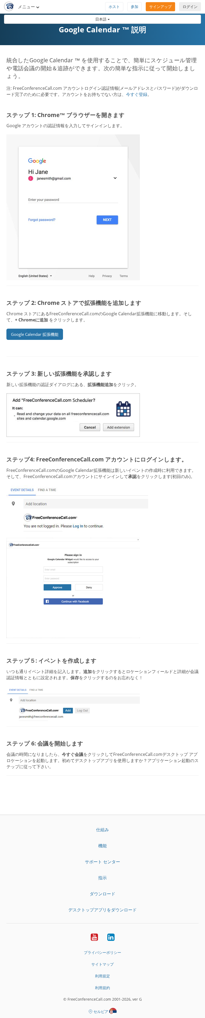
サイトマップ (102, 964)
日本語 (101, 19)
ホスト (114, 6)
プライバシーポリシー (102, 952)
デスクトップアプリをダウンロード (102, 910)
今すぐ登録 (136, 94)
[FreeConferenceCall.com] (9, 6)
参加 (134, 6)
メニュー (27, 7)
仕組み (102, 830)
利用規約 (102, 987)
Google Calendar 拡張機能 (34, 334)
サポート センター (102, 862)
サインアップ (160, 6)
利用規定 (102, 975)
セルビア (100, 1011)
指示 (102, 878)
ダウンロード (102, 894)
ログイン (190, 6)
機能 (102, 846)
